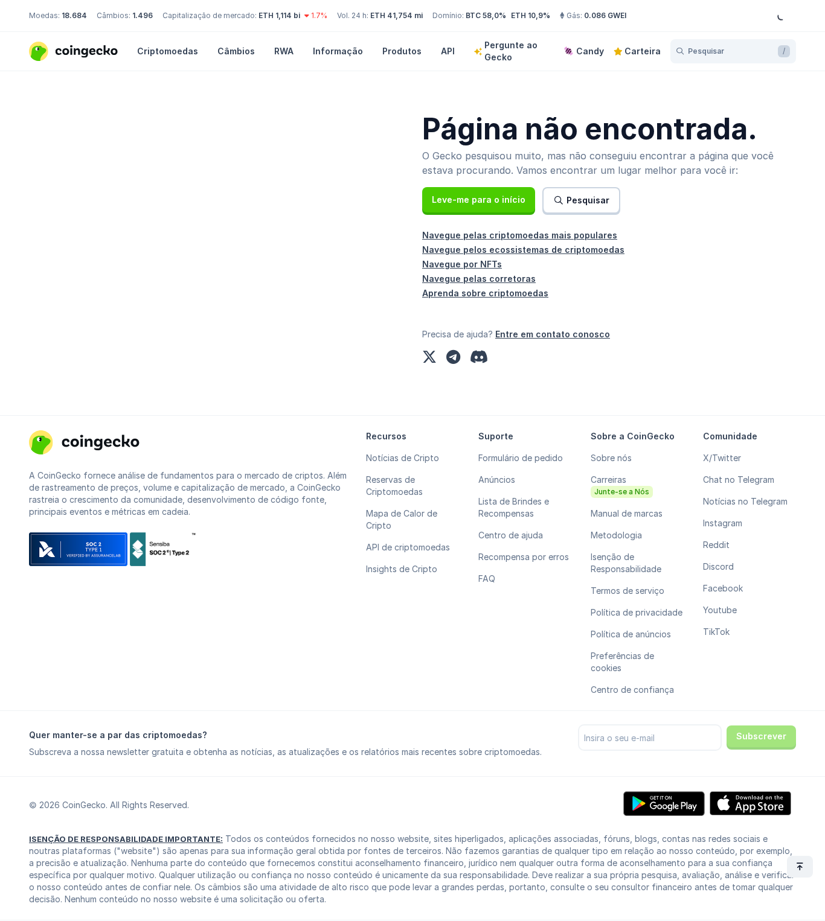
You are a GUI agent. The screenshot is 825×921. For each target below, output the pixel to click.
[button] (478, 199)
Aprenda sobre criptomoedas (485, 293)
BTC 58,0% (486, 15)
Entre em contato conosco (552, 334)
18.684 (74, 15)
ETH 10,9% (530, 15)
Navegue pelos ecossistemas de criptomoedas (523, 249)
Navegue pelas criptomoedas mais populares (519, 235)
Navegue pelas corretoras (479, 278)
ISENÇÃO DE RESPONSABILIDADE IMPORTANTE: (126, 839)
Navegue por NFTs (462, 264)
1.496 (142, 15)
